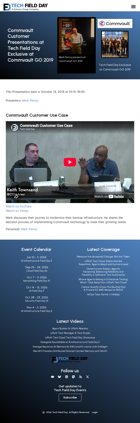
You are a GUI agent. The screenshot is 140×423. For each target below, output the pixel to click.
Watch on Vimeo (17, 211)
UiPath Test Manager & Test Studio (70, 333)
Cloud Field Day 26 (36, 270)
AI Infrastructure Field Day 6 (36, 311)
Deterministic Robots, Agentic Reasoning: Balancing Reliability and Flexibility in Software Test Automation (103, 272)
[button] (133, 6)
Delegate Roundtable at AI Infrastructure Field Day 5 (70, 342)
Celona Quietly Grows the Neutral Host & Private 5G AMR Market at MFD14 (103, 288)
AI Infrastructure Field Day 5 (36, 260)
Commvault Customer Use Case (37, 115)
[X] (87, 377)
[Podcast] (80, 377)
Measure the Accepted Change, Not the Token (103, 256)
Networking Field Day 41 (36, 280)
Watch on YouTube (19, 206)
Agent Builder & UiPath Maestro (70, 328)
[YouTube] (52, 377)
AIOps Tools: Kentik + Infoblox (103, 294)
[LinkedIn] (67, 377)
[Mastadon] (73, 377)
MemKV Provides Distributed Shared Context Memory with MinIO (70, 351)
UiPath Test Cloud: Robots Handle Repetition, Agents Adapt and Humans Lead (103, 263)
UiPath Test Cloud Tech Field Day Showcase (70, 337)
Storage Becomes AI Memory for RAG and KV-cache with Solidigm (70, 346)
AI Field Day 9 (36, 290)
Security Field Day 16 (36, 300)
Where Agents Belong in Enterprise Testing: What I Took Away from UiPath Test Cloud (103, 281)
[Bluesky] (59, 377)
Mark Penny (30, 100)
